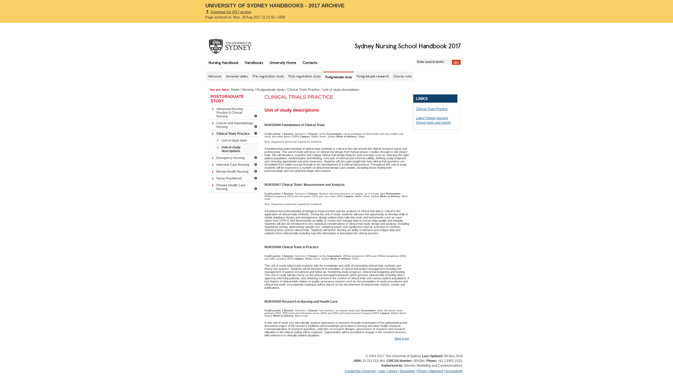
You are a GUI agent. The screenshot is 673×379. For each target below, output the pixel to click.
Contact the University (360, 371)
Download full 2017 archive (231, 12)
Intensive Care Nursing (232, 165)
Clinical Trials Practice (303, 90)
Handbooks (254, 62)
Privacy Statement (430, 371)
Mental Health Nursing (232, 171)
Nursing (248, 90)
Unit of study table (234, 140)
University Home (282, 62)
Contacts (310, 62)
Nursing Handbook (223, 62)
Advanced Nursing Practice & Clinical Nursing (229, 112)
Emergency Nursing (230, 158)
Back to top (402, 338)
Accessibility (454, 371)
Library (392, 371)
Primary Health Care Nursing (231, 187)
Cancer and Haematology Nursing (234, 125)
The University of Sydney (235, 46)
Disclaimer (407, 371)
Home (235, 90)
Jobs (381, 371)
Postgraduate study (270, 90)
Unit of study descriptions (231, 149)
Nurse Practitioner (229, 178)
